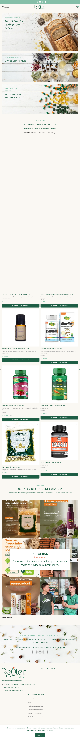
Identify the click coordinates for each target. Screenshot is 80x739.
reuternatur (7, 618)
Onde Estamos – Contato (36, 717)
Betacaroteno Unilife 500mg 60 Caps (53, 405)
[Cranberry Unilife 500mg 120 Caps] (20, 384)
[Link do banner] (40, 32)
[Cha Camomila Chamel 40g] (20, 443)
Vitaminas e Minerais (47, 351)
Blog (29, 702)
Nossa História (33, 699)
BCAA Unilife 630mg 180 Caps (51, 462)
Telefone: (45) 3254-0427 (12, 687)
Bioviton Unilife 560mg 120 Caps (51, 348)
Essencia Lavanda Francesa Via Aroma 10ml (16, 294)
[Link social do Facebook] (34, 2)
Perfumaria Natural (8, 297)
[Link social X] (37, 2)
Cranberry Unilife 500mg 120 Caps (13, 405)
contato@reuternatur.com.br (14, 690)
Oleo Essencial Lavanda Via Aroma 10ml (15, 348)
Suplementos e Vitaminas (10, 408)
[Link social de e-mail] (40, 2)
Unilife (43, 356)
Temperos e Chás (7, 470)
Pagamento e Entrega (35, 710)
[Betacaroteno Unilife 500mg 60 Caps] (59, 384)
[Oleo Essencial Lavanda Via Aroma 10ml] (20, 328)
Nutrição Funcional (25, 408)
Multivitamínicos (59, 351)
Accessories (44, 408)
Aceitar (40, 735)
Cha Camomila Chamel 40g (11, 467)
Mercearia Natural (30, 470)
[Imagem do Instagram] (21, 519)
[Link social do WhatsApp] (42, 2)
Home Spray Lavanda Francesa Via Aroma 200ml (57, 294)
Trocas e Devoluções (35, 713)
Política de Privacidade (56, 647)
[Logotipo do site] (40, 7)
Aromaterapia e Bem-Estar (22, 297)
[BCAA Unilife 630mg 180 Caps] (59, 441)
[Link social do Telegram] (45, 2)
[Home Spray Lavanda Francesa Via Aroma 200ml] (59, 214)
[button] (20, 306)
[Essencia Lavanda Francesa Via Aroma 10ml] (20, 214)
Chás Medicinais (18, 470)
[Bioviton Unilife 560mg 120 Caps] (59, 328)
